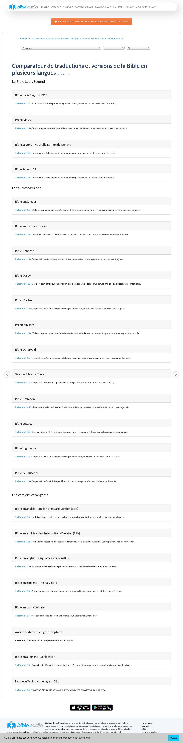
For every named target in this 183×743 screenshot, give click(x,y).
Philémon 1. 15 (22, 152)
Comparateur (84, 6)
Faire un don (147, 723)
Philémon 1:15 (22, 103)
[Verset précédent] (7, 374)
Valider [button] (173, 738)
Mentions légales (149, 732)
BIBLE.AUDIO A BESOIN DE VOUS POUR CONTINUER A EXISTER (93, 21)
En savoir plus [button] (82, 738)
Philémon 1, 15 (22, 283)
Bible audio (50, 723)
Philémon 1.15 (22, 128)
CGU (144, 729)
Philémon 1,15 (22, 259)
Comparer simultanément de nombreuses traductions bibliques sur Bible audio (67, 38)
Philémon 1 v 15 (23, 407)
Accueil (23, 38)
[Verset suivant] (176, 374)
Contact (145, 726)
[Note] (84, 332)
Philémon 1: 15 (22, 177)
